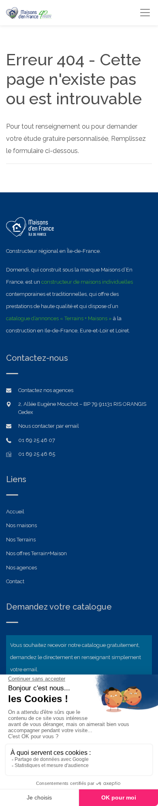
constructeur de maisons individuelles (87, 282)
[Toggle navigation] (145, 12)
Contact (15, 581)
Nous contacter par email (48, 426)
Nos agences (21, 568)
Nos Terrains (21, 540)
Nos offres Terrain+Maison (36, 553)
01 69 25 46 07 (36, 440)
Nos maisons (21, 525)
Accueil (15, 512)
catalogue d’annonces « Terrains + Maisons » (59, 318)
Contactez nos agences (45, 390)
